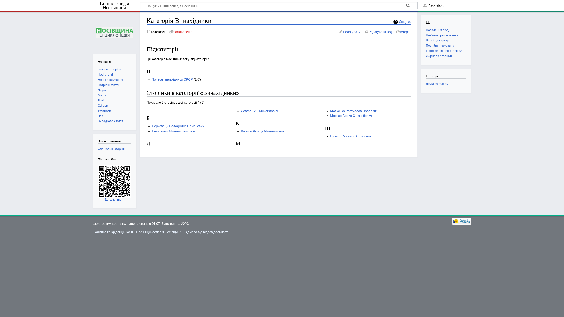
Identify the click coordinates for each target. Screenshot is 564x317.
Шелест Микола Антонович (350, 136)
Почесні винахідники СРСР (172, 79)
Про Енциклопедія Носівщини (158, 232)
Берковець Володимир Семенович (178, 126)
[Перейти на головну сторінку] (114, 32)
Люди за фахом (437, 83)
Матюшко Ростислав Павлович (354, 111)
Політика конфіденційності (113, 232)
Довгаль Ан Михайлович (259, 111)
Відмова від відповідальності (206, 232)
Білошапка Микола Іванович (173, 131)
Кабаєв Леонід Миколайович (262, 131)
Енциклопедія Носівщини (114, 6)
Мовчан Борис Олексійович (351, 116)
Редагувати (351, 32)
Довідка (405, 22)
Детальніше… (114, 199)
